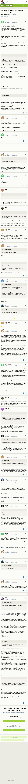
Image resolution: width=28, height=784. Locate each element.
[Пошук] (22, 2)
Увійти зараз (14, 729)
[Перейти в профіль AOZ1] (2, 208)
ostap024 (7, 279)
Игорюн (6, 478)
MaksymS (7, 116)
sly (5, 305)
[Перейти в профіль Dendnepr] (2, 398)
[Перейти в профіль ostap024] (2, 280)
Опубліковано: (11, 22)
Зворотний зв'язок (16, 779)
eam (6, 189)
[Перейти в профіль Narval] (2, 534)
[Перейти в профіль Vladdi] (2, 436)
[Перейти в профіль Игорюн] (2, 479)
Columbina (7, 229)
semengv (7, 408)
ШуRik (6, 597)
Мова (9, 779)
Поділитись (14, 737)
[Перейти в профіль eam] (2, 190)
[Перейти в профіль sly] (2, 306)
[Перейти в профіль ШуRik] (2, 598)
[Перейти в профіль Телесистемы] (2, 22)
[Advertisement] (11, 148)
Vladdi (6, 435)
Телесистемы (7, 14)
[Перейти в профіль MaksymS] (2, 117)
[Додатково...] (25, 21)
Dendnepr (7, 397)
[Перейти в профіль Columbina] (2, 230)
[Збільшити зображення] (1, 39)
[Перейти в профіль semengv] (2, 409)
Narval (6, 533)
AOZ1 (6, 207)
